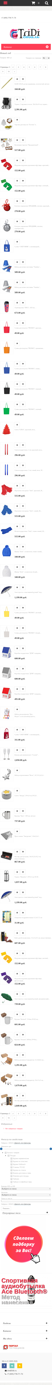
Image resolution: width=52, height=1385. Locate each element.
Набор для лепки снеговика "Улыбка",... (28, 267)
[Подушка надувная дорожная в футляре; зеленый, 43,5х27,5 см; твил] (6, 185)
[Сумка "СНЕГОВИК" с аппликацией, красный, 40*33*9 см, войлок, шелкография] (6, 733)
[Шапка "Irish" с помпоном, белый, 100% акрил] (6, 571)
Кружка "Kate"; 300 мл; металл (25, 816)
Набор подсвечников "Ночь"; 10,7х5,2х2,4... (29, 775)
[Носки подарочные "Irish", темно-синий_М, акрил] (6, 530)
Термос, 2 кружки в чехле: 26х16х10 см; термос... (31, 104)
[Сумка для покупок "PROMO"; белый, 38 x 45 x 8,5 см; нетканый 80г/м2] (6, 632)
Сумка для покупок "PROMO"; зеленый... (28, 409)
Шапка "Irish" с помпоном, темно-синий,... (29, 551)
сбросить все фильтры (22, 1143)
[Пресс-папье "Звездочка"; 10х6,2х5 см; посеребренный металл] (6, 835)
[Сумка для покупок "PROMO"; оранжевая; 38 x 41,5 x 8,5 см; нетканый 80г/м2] (6, 347)
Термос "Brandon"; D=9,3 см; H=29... (27, 877)
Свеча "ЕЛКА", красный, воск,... (25, 429)
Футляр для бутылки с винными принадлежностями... (33, 1100)
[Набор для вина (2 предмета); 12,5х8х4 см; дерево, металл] (6, 1059)
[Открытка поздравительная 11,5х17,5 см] (6, 916)
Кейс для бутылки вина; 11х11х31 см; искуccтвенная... (33, 938)
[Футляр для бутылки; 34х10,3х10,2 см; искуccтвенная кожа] (6, 855)
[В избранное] (17, 79)
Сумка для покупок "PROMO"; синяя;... (28, 369)
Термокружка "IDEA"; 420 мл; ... (25, 308)
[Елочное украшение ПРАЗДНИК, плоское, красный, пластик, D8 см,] (6, 205)
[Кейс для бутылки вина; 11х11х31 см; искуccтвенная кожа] (6, 937)
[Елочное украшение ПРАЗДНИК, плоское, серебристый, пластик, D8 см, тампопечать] (6, 225)
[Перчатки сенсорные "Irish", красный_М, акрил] (6, 489)
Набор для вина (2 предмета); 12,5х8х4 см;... (30, 1060)
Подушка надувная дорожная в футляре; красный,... (32, 165)
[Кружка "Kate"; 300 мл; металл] (6, 815)
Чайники (16, 1179)
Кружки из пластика (20, 1161)
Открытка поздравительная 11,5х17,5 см (28, 917)
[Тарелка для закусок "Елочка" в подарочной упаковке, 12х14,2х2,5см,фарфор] (6, 124)
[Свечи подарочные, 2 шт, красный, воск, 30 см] (6, 449)
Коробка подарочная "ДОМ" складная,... (28, 653)
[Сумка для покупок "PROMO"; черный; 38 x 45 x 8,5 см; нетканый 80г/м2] (6, 388)
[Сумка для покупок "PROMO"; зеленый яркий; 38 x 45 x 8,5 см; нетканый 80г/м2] (6, 408)
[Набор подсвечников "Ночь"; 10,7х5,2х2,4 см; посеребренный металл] (6, 774)
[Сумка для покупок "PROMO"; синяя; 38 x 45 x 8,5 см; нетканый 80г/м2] (6, 367)
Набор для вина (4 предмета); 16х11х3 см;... (29, 1080)
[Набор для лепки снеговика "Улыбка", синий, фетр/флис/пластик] (6, 266)
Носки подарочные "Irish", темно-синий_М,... (30, 531)
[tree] (26, 1167)
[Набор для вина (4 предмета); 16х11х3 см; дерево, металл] (6, 1079)
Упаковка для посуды (21, 1176)
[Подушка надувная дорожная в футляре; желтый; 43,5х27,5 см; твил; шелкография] (6, 957)
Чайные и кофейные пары (22, 1182)
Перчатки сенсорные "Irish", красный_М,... (29, 490)
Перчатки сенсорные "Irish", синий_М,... (28, 511)
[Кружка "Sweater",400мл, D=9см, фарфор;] (6, 1038)
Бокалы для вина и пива (22, 1173)
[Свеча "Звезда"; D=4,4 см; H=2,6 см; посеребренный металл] (6, 794)
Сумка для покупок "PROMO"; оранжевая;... (29, 348)
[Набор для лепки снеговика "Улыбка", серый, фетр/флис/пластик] (6, 286)
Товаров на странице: (33, 58)
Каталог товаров (13, 1153)
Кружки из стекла (19, 1170)
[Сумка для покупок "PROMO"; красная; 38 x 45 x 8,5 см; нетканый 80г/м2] (6, 327)
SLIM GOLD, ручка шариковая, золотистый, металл (32, 84)
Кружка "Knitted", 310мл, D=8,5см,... (27, 1019)
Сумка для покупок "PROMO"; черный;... (28, 389)
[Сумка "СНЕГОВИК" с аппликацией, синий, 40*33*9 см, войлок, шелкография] (6, 246)
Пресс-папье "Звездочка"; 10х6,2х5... (27, 836)
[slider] (51, 1149)
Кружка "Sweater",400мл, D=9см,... (26, 1039)
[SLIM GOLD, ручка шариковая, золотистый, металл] (6, 83)
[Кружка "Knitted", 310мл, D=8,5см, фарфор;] (6, 1018)
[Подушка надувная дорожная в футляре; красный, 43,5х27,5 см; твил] (6, 164)
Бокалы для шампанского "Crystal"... (27, 755)
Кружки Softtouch (19, 1164)
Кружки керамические (21, 1158)
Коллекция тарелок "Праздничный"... (27, 145)
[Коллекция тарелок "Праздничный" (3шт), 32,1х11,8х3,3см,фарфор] (6, 144)
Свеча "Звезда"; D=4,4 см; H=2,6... (26, 795)
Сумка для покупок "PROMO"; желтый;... (28, 612)
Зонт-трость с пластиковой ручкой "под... (29, 592)
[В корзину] (22, 79)
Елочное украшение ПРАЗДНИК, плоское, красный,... (32, 206)
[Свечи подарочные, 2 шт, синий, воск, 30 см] (6, 469)
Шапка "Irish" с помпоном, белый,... (26, 572)
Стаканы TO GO (19, 1167)
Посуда (12, 1155)
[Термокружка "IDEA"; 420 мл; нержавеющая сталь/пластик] (6, 306)
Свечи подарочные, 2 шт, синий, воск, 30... (29, 470)
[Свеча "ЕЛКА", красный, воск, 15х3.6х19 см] (6, 428)
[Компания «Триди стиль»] (26, 33)
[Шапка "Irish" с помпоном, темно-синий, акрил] (6, 550)
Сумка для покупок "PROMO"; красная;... (28, 328)
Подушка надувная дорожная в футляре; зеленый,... (32, 186)
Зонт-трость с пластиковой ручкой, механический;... (32, 999)
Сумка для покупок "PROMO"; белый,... (28, 633)
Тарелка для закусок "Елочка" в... (26, 125)
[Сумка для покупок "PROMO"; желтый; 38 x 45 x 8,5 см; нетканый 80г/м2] (6, 611)
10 (9, 71)
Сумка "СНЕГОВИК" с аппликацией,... (28, 247)
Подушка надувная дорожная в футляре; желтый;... (32, 958)
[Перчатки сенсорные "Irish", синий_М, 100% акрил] (6, 510)
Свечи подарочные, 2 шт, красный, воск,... (29, 450)
